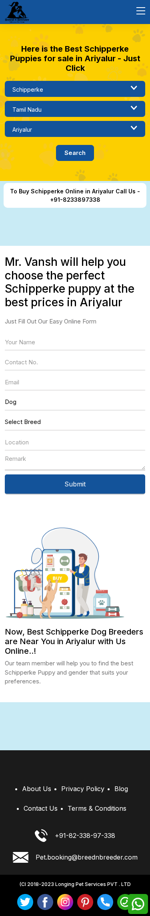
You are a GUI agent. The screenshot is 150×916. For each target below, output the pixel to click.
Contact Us (41, 808)
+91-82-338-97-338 (85, 836)
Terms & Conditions (97, 808)
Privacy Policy (82, 789)
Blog (121, 789)
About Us (36, 789)
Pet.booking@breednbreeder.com (87, 857)
